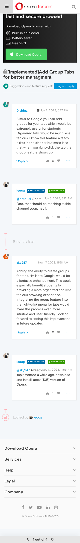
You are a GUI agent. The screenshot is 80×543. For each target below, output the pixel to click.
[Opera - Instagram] (56, 507)
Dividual (22, 110)
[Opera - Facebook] (23, 507)
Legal (9, 481)
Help (8, 470)
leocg (20, 190)
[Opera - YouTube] (39, 507)
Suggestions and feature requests (31, 86)
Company (13, 492)
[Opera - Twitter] (30, 507)
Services (12, 459)
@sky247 (23, 370)
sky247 (21, 262)
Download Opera (29, 54)
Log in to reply (65, 86)
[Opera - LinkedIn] (48, 507)
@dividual (23, 199)
